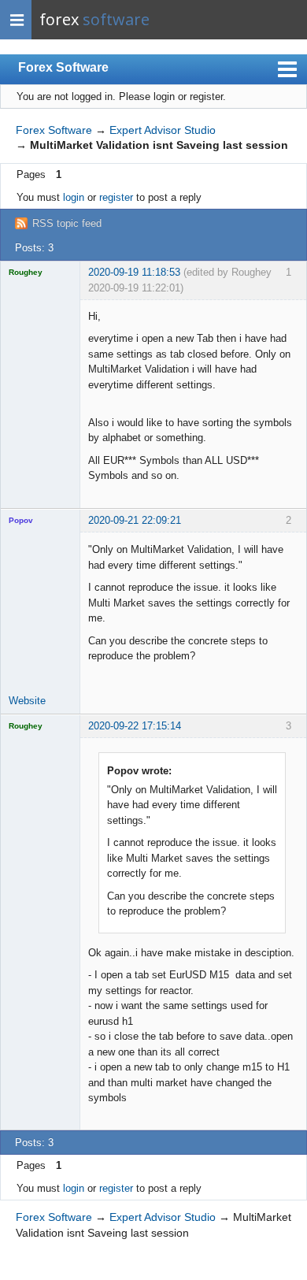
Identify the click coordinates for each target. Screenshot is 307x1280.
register (116, 197)
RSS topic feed (67, 223)
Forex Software (63, 67)
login (73, 197)
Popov (21, 520)
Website (27, 701)
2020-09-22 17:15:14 (134, 726)
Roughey (26, 272)
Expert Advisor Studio (162, 130)
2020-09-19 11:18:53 (134, 272)
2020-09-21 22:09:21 (134, 520)
